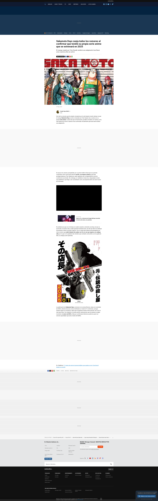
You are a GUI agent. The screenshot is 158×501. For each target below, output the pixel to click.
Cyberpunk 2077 (100, 33)
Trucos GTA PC (68, 437)
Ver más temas (48, 458)
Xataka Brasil (47, 492)
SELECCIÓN (83, 4)
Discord (104, 4)
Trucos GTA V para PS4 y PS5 (58, 437)
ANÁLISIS (50, 4)
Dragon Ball (47, 450)
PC (65, 4)
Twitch (98, 458)
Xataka (46, 475)
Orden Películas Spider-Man (78, 437)
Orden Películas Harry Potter (104, 437)
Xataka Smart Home (48, 480)
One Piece (79, 33)
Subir (110, 469)
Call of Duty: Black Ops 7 (48, 455)
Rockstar (65, 33)
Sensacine (67, 475)
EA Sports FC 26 (60, 454)
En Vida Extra (78, 216)
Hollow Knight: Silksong (72, 451)
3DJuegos (57, 475)
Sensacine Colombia (68, 492)
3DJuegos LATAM (58, 490)
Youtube (108, 4)
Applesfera (47, 478)
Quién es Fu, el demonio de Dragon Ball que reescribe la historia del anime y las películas (88, 219)
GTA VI (74, 33)
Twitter (110, 4)
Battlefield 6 (71, 454)
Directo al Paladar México (78, 491)
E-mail (72, 56)
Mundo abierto (59, 33)
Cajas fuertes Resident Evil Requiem (90, 437)
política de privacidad (95, 449)
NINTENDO (75, 4)
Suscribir (100, 446)
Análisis (58, 445)
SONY (69, 4)
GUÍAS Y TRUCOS (58, 4)
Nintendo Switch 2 (48, 448)
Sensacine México (68, 490)
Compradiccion (98, 478)
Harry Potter (94, 33)
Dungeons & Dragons (86, 33)
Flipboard (113, 4)
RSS (95, 458)
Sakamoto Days (74, 370)
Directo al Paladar (78, 475)
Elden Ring (107, 33)
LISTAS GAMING (92, 4)
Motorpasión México (88, 490)
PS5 (69, 448)
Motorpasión (87, 475)
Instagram (106, 4)
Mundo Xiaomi (47, 482)
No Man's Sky (59, 450)
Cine (46, 445)
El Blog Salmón (108, 475)
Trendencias (97, 475)
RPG (55, 33)
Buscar (111, 464)
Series (62, 370)
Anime (67, 370)
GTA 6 (70, 33)
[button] (65, 111)
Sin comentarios (61, 56)
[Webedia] (111, 1)
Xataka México (47, 490)
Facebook (66, 56)
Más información (80, 499)
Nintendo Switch (72, 445)
